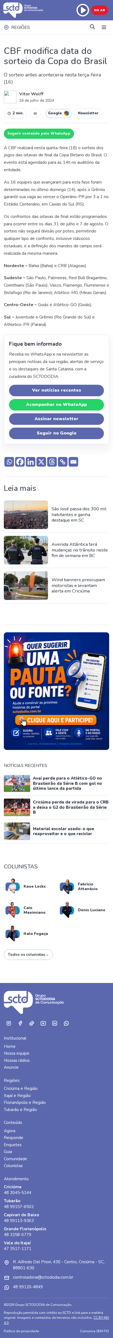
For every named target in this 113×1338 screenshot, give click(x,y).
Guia (8, 1151)
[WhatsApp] (66, 1023)
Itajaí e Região (17, 1095)
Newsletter (88, 113)
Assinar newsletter (56, 419)
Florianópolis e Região (25, 1102)
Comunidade (15, 1159)
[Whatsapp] (9, 462)
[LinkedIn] (54, 1023)
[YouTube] (43, 1023)
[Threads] (52, 462)
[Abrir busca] (92, 27)
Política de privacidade (21, 1331)
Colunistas (13, 1165)
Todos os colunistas (28, 954)
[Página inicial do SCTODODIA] (23, 10)
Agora (9, 1131)
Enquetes (13, 1145)
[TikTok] (31, 1023)
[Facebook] (20, 462)
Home (10, 1046)
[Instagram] (8, 1023)
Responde (13, 1137)
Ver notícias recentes (56, 390)
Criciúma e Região (21, 1088)
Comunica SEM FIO (94, 1331)
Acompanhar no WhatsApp (56, 404)
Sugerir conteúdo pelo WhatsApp (38, 133)
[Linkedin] (30, 462)
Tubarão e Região (20, 1109)
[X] (41, 462)
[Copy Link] (62, 462)
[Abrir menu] (104, 27)
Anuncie (11, 1067)
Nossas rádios (17, 1060)
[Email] (73, 462)
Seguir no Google (57, 433)
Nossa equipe (16, 1053)
